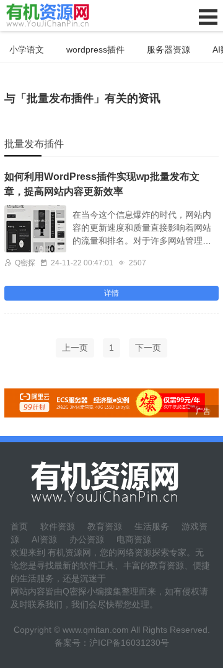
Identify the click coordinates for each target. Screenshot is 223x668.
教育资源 (104, 526)
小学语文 (26, 49)
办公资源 (86, 539)
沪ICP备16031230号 (129, 643)
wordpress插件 (95, 49)
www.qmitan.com (96, 630)
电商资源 (133, 539)
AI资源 (44, 539)
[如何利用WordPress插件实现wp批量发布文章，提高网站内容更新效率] (35, 228)
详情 (111, 293)
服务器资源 (168, 49)
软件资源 (57, 526)
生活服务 (151, 526)
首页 (19, 526)
